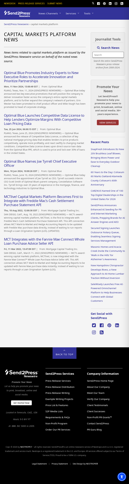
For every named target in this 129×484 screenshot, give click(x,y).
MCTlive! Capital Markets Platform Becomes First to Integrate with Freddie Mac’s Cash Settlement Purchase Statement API (43, 200)
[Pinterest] (104, 3)
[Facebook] (98, 3)
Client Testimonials (97, 405)
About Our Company (98, 386)
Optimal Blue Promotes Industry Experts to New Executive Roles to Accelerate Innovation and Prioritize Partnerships (41, 76)
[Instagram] (116, 3)
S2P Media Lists (54, 411)
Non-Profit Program (56, 423)
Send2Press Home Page (100, 380)
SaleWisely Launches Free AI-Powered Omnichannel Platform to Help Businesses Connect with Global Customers (107, 292)
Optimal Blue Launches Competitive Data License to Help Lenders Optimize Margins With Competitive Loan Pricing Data (44, 119)
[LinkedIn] (110, 3)
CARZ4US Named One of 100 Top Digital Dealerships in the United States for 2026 (107, 195)
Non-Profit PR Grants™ (99, 417)
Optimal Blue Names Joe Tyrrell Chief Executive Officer (40, 163)
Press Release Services (31, 3)
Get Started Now (21, 402)
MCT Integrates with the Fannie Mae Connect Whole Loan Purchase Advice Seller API (44, 241)
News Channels (48, 13)
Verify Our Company (98, 399)
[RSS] (122, 3)
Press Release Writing (57, 392)
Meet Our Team (95, 392)
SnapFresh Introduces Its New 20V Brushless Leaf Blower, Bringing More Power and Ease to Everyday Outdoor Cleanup (107, 157)
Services (71, 13)
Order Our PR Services (57, 429)
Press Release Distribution (59, 386)
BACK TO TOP (64, 354)
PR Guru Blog (94, 429)
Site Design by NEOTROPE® (85, 463)
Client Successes (96, 411)
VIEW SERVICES (107, 122)
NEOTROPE (25, 447)
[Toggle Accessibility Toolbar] (122, 477)
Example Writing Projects (59, 399)
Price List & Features (56, 405)
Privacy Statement (60, 463)
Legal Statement (39, 463)
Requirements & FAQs (57, 417)
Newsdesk (9, 3)
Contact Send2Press (98, 423)
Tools (87, 13)
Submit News (54, 3)
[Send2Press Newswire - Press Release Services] (18, 15)
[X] (94, 325)
